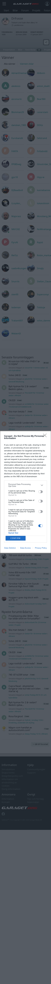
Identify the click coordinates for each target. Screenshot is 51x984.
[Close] (45, 436)
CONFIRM (15, 538)
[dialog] (25, 492)
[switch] (40, 491)
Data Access (25, 548)
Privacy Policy (41, 548)
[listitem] (25, 485)
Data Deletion (10, 548)
